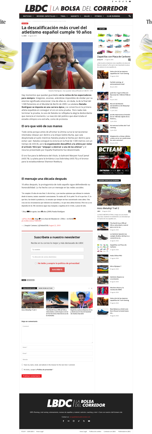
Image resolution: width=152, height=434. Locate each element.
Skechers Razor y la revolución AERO (117, 289)
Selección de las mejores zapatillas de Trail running (119, 72)
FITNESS (98, 16)
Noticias (28, 21)
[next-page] (92, 288)
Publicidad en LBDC (124, 431)
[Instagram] (119, 1)
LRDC (25, 36)
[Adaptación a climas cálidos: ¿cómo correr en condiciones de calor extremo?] (102, 139)
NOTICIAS (27, 16)
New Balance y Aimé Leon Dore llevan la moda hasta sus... (119, 311)
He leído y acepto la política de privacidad (58, 263)
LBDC (98, 211)
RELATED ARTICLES (29, 288)
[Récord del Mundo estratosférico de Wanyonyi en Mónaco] (102, 107)
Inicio (23, 21)
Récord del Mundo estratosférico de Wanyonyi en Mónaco (120, 106)
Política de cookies (95, 431)
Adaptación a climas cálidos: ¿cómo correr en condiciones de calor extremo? (120, 138)
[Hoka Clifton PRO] (102, 259)
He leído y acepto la (38, 369)
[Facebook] (112, 1)
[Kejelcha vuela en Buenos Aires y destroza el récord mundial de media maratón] (82, 300)
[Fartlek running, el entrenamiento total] (102, 85)
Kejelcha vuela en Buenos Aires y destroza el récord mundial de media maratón (81, 312)
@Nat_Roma (27, 219)
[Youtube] (130, 1)
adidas (100, 53)
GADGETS (75, 16)
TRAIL (63, 16)
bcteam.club (118, 412)
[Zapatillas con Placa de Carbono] (114, 43)
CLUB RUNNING (113, 16)
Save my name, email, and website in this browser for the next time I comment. (49, 365)
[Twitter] (126, 1)
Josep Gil (100, 59)
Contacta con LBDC (110, 431)
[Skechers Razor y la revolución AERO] (102, 291)
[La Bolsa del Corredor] (76, 8)
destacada (30, 280)
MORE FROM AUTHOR (46, 288)
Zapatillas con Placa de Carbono (113, 56)
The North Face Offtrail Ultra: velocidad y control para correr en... (119, 225)
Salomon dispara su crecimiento (117, 278)
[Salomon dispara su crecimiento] (102, 280)
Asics (23, 307)
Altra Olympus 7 (115, 266)
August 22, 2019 (54, 225)
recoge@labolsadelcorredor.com (80, 417)
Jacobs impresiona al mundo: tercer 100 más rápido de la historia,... (120, 117)
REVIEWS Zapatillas (46, 16)
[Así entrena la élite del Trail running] (102, 128)
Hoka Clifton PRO (116, 256)
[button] (129, 16)
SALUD (87, 16)
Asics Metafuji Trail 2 (29, 310)
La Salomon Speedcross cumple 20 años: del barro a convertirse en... (119, 236)
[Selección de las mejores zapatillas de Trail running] (102, 74)
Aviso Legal (83, 431)
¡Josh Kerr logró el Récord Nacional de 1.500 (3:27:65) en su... (120, 95)
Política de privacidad (45, 369)
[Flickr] (116, 1)
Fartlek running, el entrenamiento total (117, 83)
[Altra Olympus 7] (102, 269)
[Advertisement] (57, 169)
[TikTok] (123, 1)
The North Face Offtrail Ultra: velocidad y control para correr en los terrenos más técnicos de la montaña (57, 313)
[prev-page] (89, 288)
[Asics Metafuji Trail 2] (33, 300)
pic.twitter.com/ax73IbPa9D (31, 221)
